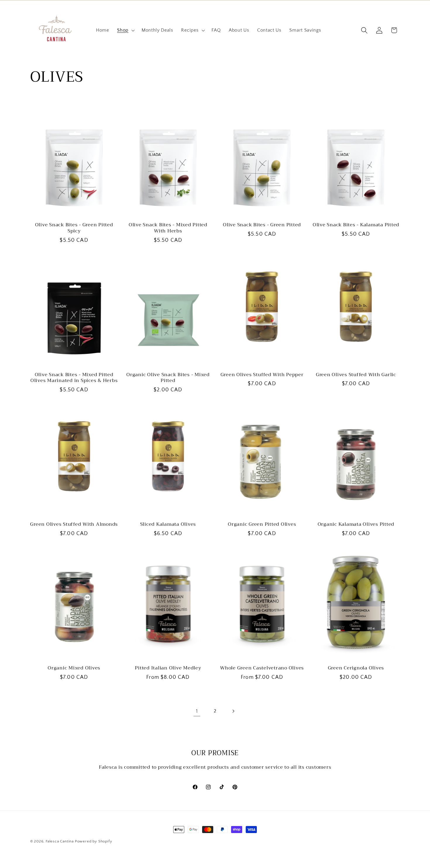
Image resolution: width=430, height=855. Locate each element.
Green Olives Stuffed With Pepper (262, 375)
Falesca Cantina (60, 841)
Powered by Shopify (93, 841)
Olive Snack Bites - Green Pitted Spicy (74, 228)
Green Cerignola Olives (356, 668)
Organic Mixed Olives (74, 668)
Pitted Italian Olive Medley (168, 668)
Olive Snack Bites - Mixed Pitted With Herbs (168, 228)
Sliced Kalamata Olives (168, 524)
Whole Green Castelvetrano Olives (262, 668)
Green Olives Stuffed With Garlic (356, 375)
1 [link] (197, 711)
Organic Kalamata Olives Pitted (356, 524)
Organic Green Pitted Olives (262, 524)
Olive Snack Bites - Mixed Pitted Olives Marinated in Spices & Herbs (74, 378)
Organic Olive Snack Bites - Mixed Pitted (168, 378)
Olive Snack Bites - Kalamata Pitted (356, 225)
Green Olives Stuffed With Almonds (74, 524)
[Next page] (233, 711)
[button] (125, 30)
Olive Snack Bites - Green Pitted (262, 225)
